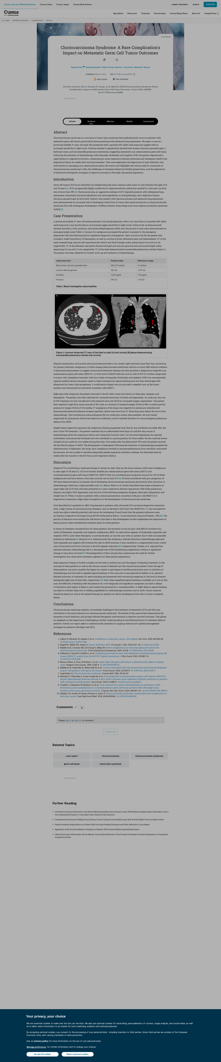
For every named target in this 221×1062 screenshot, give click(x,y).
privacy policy (41, 1041)
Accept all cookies (42, 1054)
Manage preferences (36, 1047)
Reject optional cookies (78, 1054)
